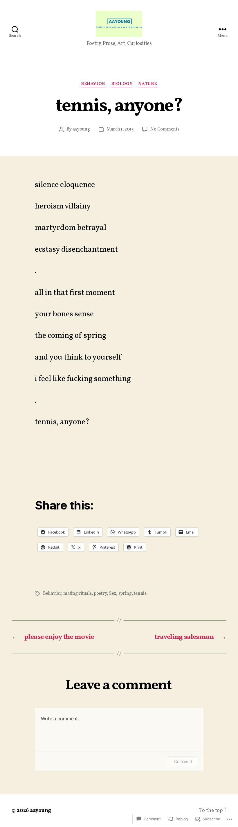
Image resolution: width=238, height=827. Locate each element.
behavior (93, 84)
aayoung (81, 129)
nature (147, 84)
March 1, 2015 (120, 129)
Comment (183, 761)
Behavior (52, 593)
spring (125, 593)
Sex (112, 593)
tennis (140, 593)
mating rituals (77, 593)
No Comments (164, 129)
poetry (100, 593)
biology (122, 84)
